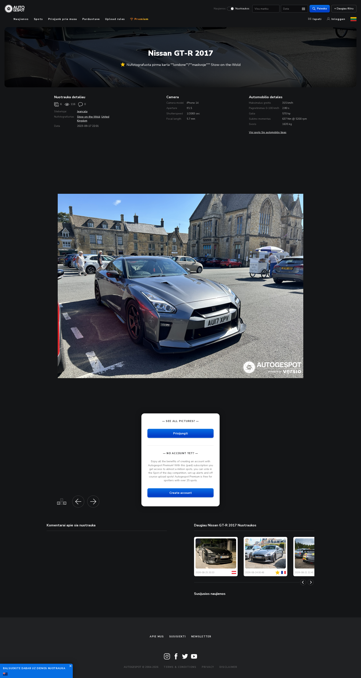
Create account (180, 493)
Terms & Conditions (180, 667)
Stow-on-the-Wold (88, 117)
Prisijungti (180, 433)
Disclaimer (228, 667)
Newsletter (201, 636)
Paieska (322, 8)
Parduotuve (91, 19)
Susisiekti (177, 636)
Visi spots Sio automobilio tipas (267, 132)
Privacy (208, 667)
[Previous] (303, 582)
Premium (141, 19)
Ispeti (317, 19)
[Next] (310, 582)
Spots (38, 19)
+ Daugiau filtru (343, 8)
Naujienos (220, 8)
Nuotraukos (242, 8)
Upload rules (115, 19)
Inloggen (338, 19)
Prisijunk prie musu (62, 19)
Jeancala (82, 111)
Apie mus (157, 636)
